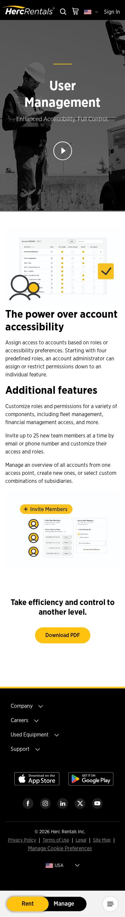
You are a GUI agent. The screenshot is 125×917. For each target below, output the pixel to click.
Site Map (102, 840)
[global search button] (63, 12)
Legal (81, 840)
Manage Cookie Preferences (60, 848)
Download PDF (62, 635)
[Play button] (62, 150)
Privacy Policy (22, 840)
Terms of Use (56, 840)
